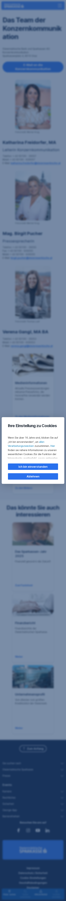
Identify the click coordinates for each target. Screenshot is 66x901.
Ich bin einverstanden (33, 466)
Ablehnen (33, 476)
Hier (52, 445)
